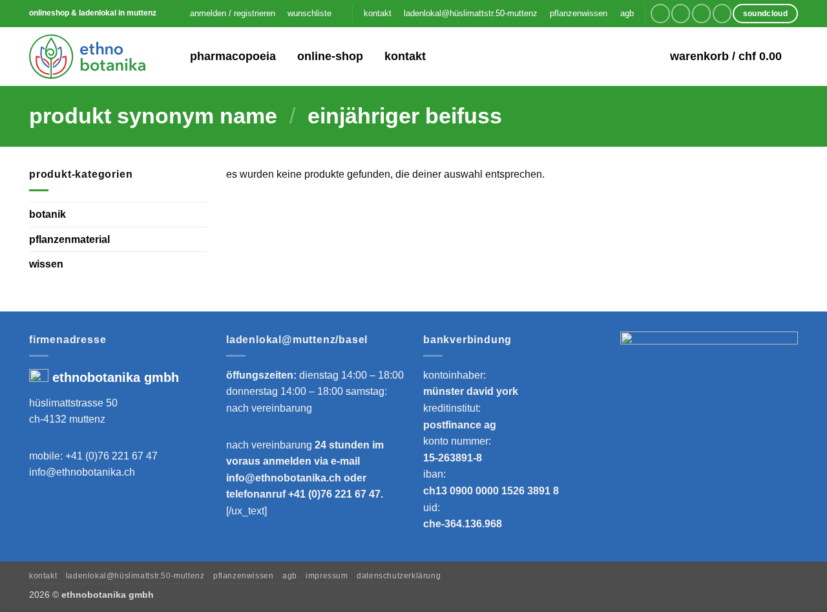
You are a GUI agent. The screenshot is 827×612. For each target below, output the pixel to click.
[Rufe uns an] (722, 13)
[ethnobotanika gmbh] (87, 56)
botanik (47, 214)
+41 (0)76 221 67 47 (111, 455)
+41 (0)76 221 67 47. (335, 494)
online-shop (330, 56)
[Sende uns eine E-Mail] (701, 13)
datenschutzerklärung (399, 575)
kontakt (378, 13)
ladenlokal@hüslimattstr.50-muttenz (471, 13)
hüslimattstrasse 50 (73, 402)
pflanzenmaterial (69, 238)
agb (627, 13)
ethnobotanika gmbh (115, 377)
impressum (327, 575)
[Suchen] (171, 56)
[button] (232, 13)
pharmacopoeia (233, 56)
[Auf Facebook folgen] (660, 13)
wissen (46, 264)
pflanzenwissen (578, 13)
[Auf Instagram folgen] (680, 13)
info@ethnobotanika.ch (82, 472)
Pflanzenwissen (243, 575)
